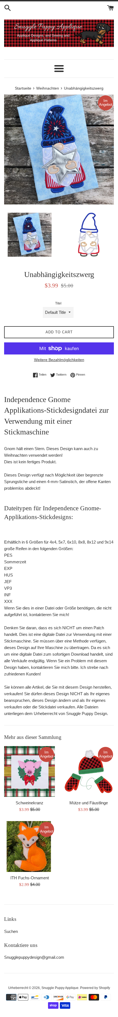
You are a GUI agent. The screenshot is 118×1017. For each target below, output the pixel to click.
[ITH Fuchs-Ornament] (29, 846)
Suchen (11, 931)
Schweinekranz (29, 802)
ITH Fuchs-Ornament (29, 877)
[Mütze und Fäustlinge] (88, 771)
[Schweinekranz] (29, 771)
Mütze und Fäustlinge (88, 802)
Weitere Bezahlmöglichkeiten (59, 360)
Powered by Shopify (95, 988)
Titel (58, 303)
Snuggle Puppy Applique (59, 988)
